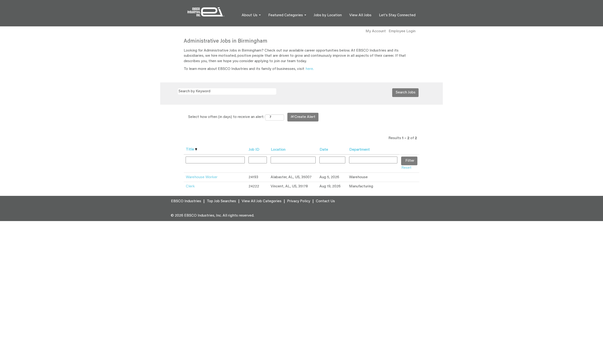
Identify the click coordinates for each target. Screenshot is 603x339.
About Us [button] (250, 15)
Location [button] (278, 150)
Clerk (190, 186)
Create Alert (304, 117)
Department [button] (359, 150)
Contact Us (325, 201)
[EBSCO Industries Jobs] (205, 12)
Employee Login (402, 31)
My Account (376, 31)
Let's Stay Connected (397, 15)
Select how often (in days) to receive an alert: (226, 117)
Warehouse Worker (201, 177)
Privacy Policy (298, 201)
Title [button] (190, 149)
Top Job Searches (221, 201)
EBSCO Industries (186, 201)
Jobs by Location (328, 15)
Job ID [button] (254, 150)
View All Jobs (360, 15)
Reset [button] (406, 168)
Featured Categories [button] (286, 15)
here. (310, 69)
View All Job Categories (261, 201)
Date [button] (324, 150)
